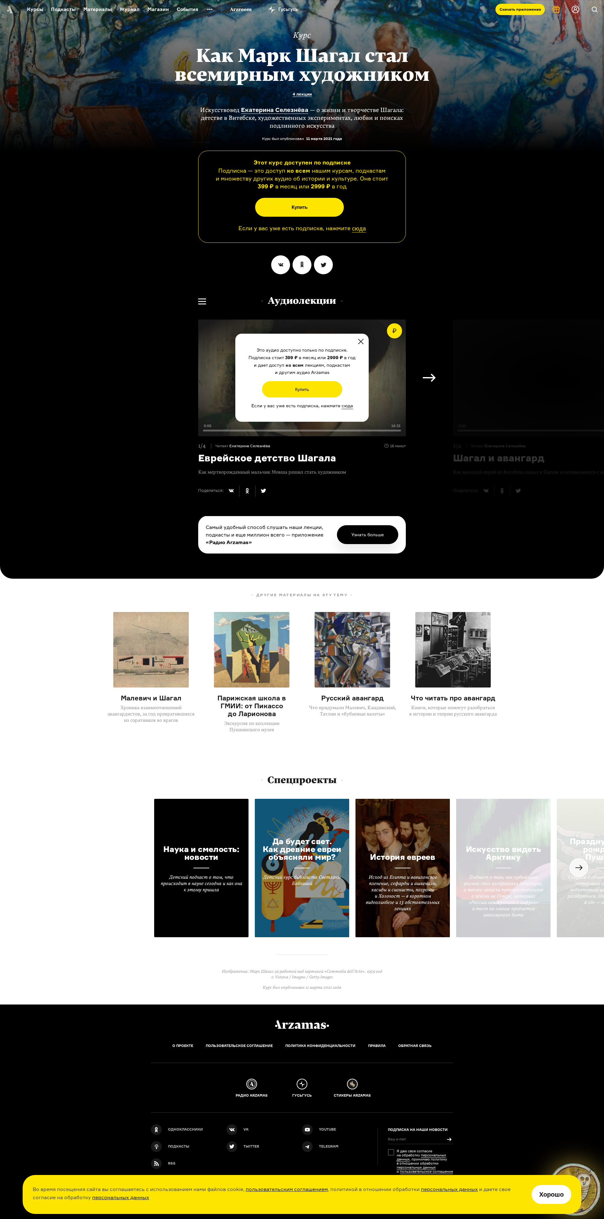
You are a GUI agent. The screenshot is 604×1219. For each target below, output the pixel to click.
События (187, 9)
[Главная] (302, 1024)
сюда (359, 228)
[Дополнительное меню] (210, 9)
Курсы (35, 9)
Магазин (158, 9)
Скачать (520, 9)
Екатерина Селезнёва (274, 110)
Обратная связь (415, 1046)
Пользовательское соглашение (239, 1046)
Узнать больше (367, 534)
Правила (377, 1046)
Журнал (130, 9)
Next (429, 378)
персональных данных (449, 1189)
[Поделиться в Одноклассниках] (302, 264)
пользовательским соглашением (287, 1189)
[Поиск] (594, 9)
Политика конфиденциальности (320, 1046)
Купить (300, 207)
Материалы (97, 9)
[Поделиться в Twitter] (323, 264)
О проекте (182, 1046)
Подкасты (63, 9)
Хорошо (551, 1194)
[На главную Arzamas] (9, 9)
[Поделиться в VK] (280, 264)
